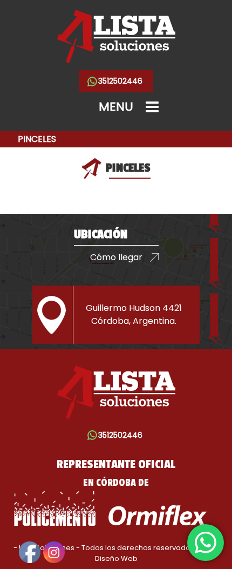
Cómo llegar (116, 257)
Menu (116, 106)
